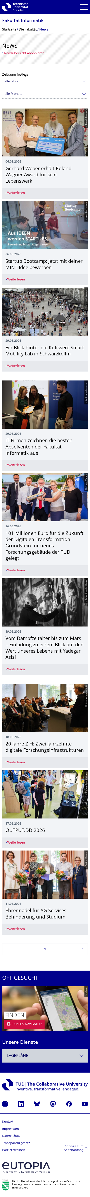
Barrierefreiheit (13, 1150)
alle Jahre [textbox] (11, 81)
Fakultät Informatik (22, 21)
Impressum (10, 1129)
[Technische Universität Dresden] (15, 7)
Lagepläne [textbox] (17, 1056)
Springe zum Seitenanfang (73, 1148)
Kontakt (7, 1122)
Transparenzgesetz (16, 1143)
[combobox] (45, 81)
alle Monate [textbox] (13, 94)
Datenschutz (11, 1136)
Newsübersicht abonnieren (24, 53)
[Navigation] (84, 7)
